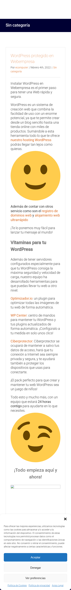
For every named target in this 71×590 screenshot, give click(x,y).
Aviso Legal (57, 585)
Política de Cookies (17, 585)
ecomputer (21, 67)
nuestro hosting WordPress (31, 140)
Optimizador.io (21, 298)
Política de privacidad (39, 585)
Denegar (35, 567)
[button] (65, 519)
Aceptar (35, 557)
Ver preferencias (35, 578)
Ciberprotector (21, 341)
